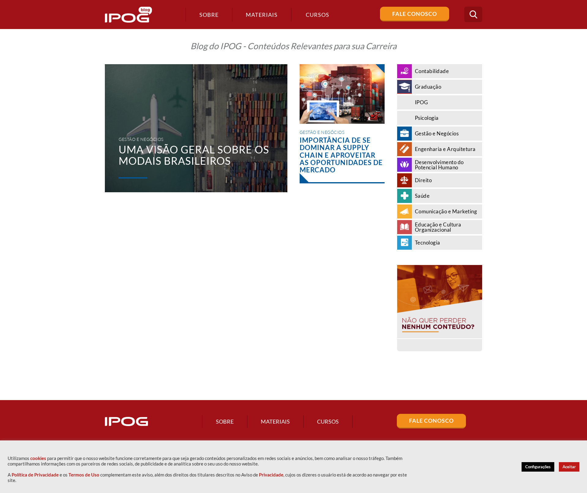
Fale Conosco (414, 13)
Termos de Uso (83, 474)
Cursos (328, 421)
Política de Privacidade (35, 474)
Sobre (209, 14)
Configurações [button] (538, 466)
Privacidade (271, 474)
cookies (38, 458)
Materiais (262, 14)
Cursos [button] (317, 14)
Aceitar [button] (569, 466)
